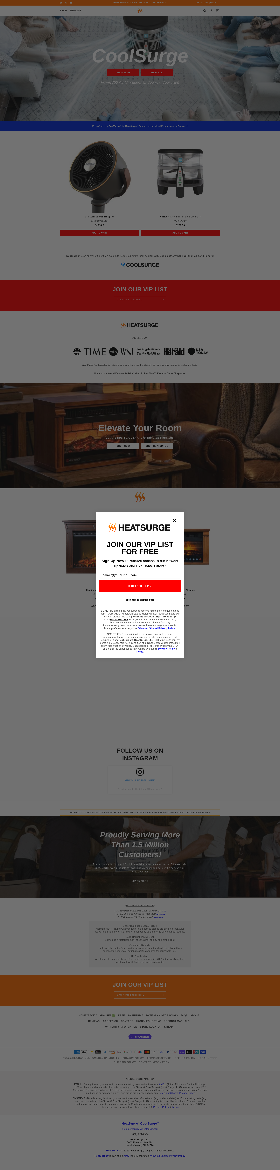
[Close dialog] (174, 520)
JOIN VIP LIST (140, 586)
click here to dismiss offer (140, 600)
